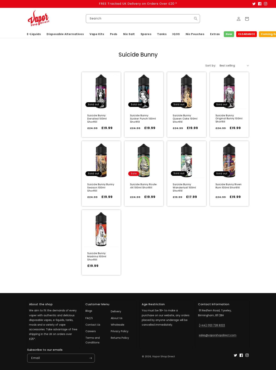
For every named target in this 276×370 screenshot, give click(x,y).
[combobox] (143, 18)
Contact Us (92, 325)
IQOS (176, 34)
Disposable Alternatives (65, 34)
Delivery (116, 311)
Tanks (162, 34)
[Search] (196, 18)
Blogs (88, 311)
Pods (113, 34)
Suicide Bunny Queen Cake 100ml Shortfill (185, 119)
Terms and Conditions (92, 340)
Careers (90, 331)
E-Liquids (34, 34)
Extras (215, 34)
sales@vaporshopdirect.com (217, 335)
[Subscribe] (90, 358)
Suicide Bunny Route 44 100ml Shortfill (143, 186)
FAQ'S (89, 318)
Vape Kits (97, 34)
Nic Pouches (195, 34)
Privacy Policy (119, 331)
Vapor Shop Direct (163, 356)
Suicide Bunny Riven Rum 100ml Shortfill (229, 186)
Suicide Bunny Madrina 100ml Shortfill (96, 256)
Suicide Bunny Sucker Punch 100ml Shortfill (143, 119)
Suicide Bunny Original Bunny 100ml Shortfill (229, 119)
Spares (146, 34)
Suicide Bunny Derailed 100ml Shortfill (97, 119)
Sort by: (210, 65)
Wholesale (117, 325)
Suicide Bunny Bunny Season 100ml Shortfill (100, 187)
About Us (116, 318)
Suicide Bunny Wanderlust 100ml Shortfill (184, 187)
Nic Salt (129, 34)
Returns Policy (120, 338)
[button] (34, 34)
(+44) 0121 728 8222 (212, 325)
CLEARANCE (246, 34)
